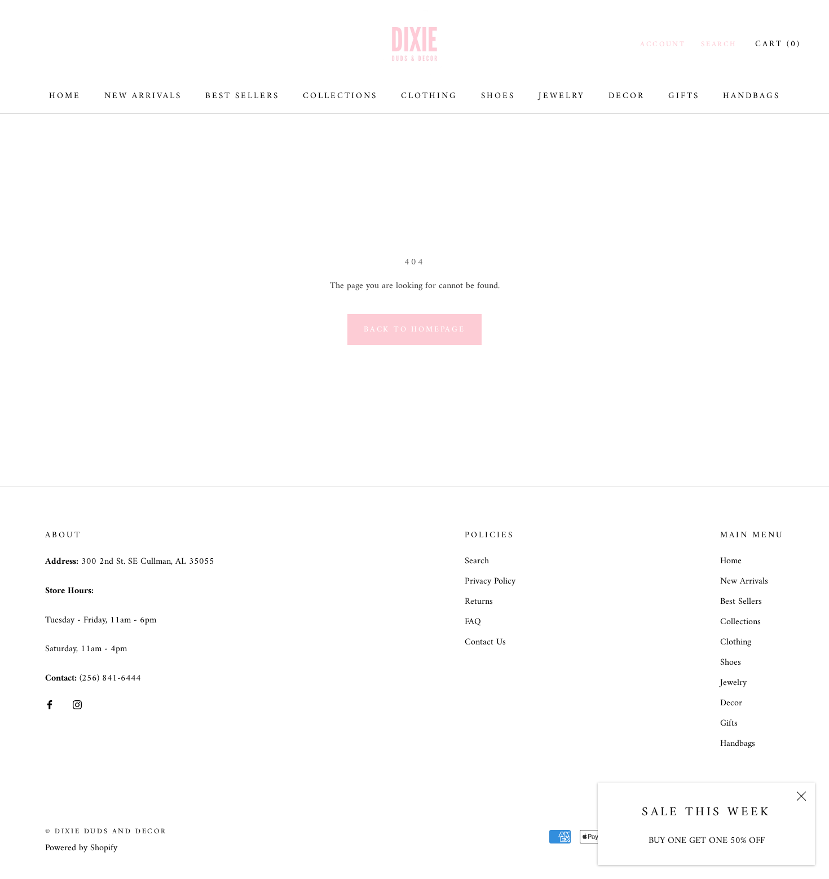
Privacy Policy (490, 581)
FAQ (473, 622)
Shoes (498, 96)
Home (65, 96)
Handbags (751, 96)
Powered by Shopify (81, 848)
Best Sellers (242, 96)
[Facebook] (49, 704)
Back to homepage (414, 330)
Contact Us (485, 642)
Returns (479, 601)
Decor (626, 96)
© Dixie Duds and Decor (105, 831)
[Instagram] (77, 704)
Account (662, 44)
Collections (340, 96)
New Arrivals (143, 96)
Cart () (778, 44)
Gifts (683, 96)
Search (719, 44)
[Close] (801, 796)
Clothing (429, 96)
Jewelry (562, 96)
